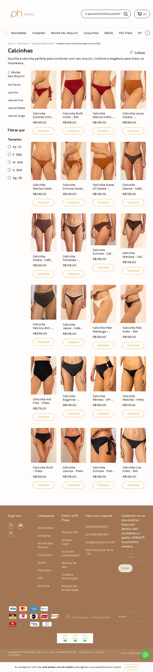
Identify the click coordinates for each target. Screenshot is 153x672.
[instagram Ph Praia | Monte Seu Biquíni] (11, 526)
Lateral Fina (15, 100)
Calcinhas (22, 43)
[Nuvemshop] (132, 653)
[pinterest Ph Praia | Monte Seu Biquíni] (11, 534)
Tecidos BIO (70, 532)
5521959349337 (97, 526)
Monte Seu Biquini (64, 33)
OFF (140, 33)
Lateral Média (16, 108)
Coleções (38, 33)
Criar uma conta (101, 617)
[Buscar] (126, 13)
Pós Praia (125, 33)
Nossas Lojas (67, 542)
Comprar (44, 131)
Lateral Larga (16, 115)
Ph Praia (43, 586)
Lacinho (13, 92)
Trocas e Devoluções (70, 576)
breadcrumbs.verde (42, 43)
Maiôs (108, 33)
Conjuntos (91, 33)
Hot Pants (14, 84)
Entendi (131, 667)
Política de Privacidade (70, 588)
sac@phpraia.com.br (100, 542)
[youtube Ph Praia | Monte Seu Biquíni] (21, 526)
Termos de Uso (69, 565)
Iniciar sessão (80, 617)
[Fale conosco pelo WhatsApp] (145, 654)
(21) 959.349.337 (97, 534)
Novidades (18, 33)
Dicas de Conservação (71, 553)
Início (11, 43)
